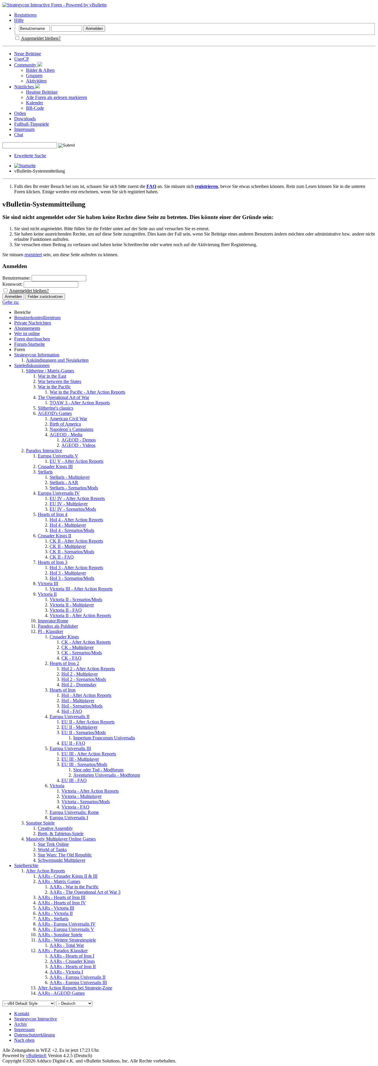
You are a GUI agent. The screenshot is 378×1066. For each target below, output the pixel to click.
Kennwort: (12, 284)
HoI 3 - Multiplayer (68, 572)
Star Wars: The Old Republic (65, 854)
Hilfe (19, 20)
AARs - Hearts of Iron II (73, 966)
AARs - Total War (67, 945)
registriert (33, 254)
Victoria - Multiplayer (81, 796)
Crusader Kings (64, 636)
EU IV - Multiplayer (69, 503)
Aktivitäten (36, 80)
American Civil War (68, 418)
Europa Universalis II (69, 716)
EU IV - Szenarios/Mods (73, 509)
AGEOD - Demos (78, 439)
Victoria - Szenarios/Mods (85, 801)
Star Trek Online (53, 844)
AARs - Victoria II (55, 913)
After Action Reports (45, 870)
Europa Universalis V (58, 455)
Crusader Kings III (55, 466)
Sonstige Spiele (40, 822)
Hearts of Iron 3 (52, 562)
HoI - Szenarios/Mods (81, 705)
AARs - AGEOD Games (61, 993)
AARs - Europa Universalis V (66, 929)
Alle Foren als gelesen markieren (56, 97)
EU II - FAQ (73, 743)
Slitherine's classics (55, 408)
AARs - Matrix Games (59, 881)
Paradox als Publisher (58, 626)
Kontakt (21, 1013)
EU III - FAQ (74, 780)
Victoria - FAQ (75, 806)
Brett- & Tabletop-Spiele (61, 833)
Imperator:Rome (53, 620)
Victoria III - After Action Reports (81, 588)
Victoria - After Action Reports (90, 791)
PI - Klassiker (50, 631)
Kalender (34, 102)
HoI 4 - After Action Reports (76, 519)
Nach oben (24, 1040)
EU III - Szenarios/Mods (84, 764)
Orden (20, 113)
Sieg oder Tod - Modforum (98, 769)
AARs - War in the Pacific (74, 886)
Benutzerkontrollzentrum (37, 317)
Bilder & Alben (40, 70)
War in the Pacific (54, 386)
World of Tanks (52, 849)
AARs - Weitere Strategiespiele (67, 939)
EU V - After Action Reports (76, 461)
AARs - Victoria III (56, 908)
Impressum (24, 129)
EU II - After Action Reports (88, 721)
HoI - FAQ (71, 711)
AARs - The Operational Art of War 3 (85, 892)
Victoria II (47, 594)
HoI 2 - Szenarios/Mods (83, 679)
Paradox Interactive (44, 450)
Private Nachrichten (32, 322)
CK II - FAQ (62, 556)
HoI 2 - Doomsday (79, 684)
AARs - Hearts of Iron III (61, 897)
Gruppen (34, 75)
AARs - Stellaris (53, 918)
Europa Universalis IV (59, 493)
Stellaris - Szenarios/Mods (74, 487)
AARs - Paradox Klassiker (63, 950)
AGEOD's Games (55, 413)
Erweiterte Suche (30, 155)
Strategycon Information (36, 354)
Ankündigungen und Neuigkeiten (57, 360)
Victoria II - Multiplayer (72, 604)
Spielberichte (26, 865)
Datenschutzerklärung (34, 1034)
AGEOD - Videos (78, 445)
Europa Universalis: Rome (74, 812)
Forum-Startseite (29, 344)
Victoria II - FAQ (66, 610)
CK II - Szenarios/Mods (72, 551)
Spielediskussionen (32, 365)
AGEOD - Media (66, 434)
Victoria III (48, 583)
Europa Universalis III (70, 748)
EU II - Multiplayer (79, 727)
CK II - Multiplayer (68, 546)
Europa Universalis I (69, 817)
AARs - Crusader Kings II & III (67, 876)
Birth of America (65, 423)
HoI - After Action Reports (86, 695)
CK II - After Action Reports (76, 540)
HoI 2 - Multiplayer (79, 673)
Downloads (25, 118)
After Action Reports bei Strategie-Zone (75, 987)
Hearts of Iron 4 (52, 514)
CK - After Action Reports (86, 642)
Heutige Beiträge (42, 92)
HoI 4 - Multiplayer (68, 525)
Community (26, 64)
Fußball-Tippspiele (31, 123)
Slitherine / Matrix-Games (50, 370)
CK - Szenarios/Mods (81, 652)
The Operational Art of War (63, 397)
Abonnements (27, 328)
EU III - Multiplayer (80, 759)
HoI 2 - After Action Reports (88, 668)
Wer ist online (27, 333)
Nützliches (24, 86)
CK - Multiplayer (77, 647)
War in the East (52, 376)
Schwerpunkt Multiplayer (61, 860)
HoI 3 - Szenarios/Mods (72, 578)
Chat (18, 134)
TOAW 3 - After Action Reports (80, 402)
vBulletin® (36, 1055)
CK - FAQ (71, 658)
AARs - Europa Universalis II (77, 977)
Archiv (20, 1024)
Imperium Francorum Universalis (104, 737)
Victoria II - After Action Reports (80, 615)
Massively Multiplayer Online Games (61, 838)
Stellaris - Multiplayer (70, 477)
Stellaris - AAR (64, 482)
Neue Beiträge (27, 53)
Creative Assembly (55, 828)
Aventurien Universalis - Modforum (106, 775)
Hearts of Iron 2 (64, 663)
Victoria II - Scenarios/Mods (76, 599)
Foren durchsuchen (32, 338)
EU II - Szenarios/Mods (83, 732)
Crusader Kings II (54, 535)
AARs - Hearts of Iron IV (62, 902)
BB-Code (35, 108)
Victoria (57, 785)
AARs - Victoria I (66, 971)
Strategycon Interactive (35, 1018)
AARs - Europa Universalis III (78, 982)
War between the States (59, 381)
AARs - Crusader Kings (72, 961)
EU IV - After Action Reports (77, 498)
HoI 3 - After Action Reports (76, 567)
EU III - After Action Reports (88, 753)
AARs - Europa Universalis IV (67, 924)
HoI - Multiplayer (77, 700)
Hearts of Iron (63, 689)
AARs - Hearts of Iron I (72, 955)
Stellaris (45, 471)
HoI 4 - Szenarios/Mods (72, 530)
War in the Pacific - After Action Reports (87, 392)
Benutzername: (16, 277)
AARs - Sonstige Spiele (60, 934)
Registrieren (25, 14)
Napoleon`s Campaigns (71, 429)
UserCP (21, 58)
